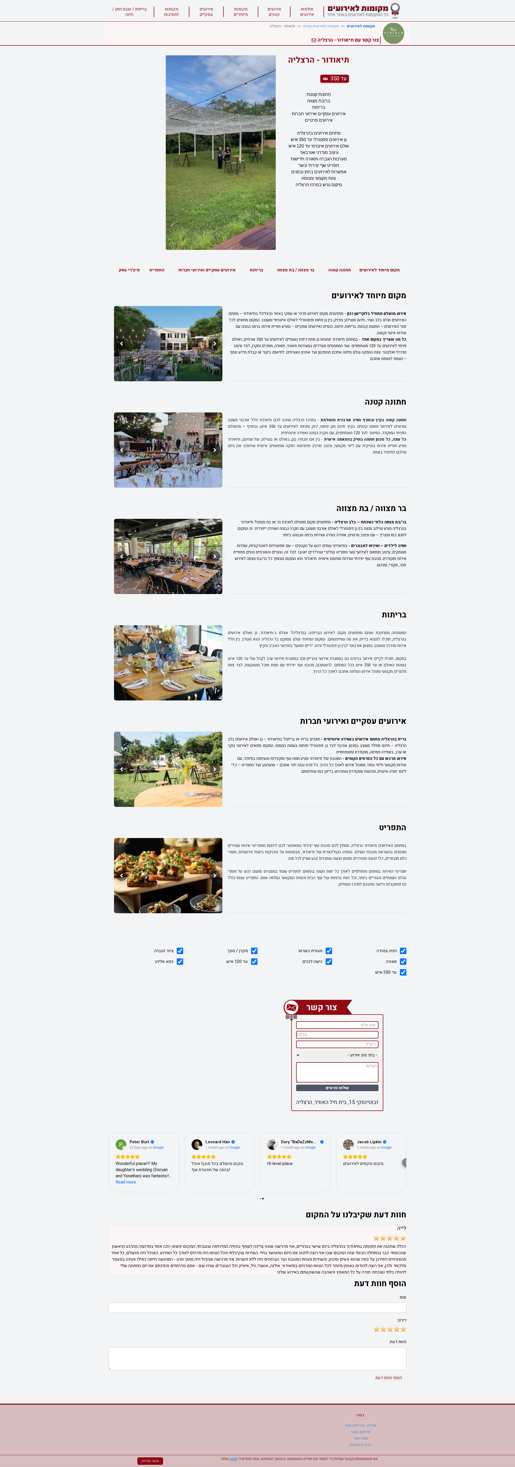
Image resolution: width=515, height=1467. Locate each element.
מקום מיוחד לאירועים (379, 270)
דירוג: (401, 1320)
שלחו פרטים (337, 1088)
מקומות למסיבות (171, 11)
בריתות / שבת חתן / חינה (129, 11)
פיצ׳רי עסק (129, 270)
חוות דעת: (397, 1342)
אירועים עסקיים (206, 11)
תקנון (233, 1459)
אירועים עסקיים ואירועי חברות (207, 270)
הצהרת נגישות (360, 1445)
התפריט (156, 270)
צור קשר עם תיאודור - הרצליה (348, 40)
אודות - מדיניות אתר (360, 1425)
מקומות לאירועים (361, 26)
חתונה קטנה (339, 270)
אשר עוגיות (150, 1461)
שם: (402, 1297)
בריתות (256, 270)
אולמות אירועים (307, 12)
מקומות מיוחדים (241, 11)
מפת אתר (360, 1438)
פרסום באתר (360, 1432)
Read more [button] (126, 1182)
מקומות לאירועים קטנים (321, 26)
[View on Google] (121, 1144)
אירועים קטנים (274, 11)
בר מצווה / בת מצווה (295, 270)
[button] (108, 1162)
